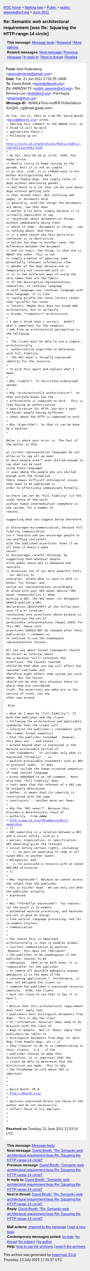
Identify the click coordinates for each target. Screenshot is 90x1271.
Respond (64, 42)
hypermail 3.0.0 (64, 1255)
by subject (27, 1242)
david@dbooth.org (48, 84)
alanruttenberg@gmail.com (29, 74)
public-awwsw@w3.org (53, 88)
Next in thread (52, 57)
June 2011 (41, 12)
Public (52, 7)
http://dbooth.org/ (25, 1093)
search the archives (70, 1246)
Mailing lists (34, 7)
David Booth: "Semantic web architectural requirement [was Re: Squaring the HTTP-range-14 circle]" (45, 1170)
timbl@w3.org (39, 93)
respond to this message (47, 1227)
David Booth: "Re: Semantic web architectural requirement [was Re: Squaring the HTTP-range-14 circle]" (45, 1155)
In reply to (31, 57)
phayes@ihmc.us (21, 98)
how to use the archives (34, 1246)
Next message (50, 52)
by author (45, 1242)
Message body (43, 42)
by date (68, 1237)
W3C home (12, 7)
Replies (71, 57)
